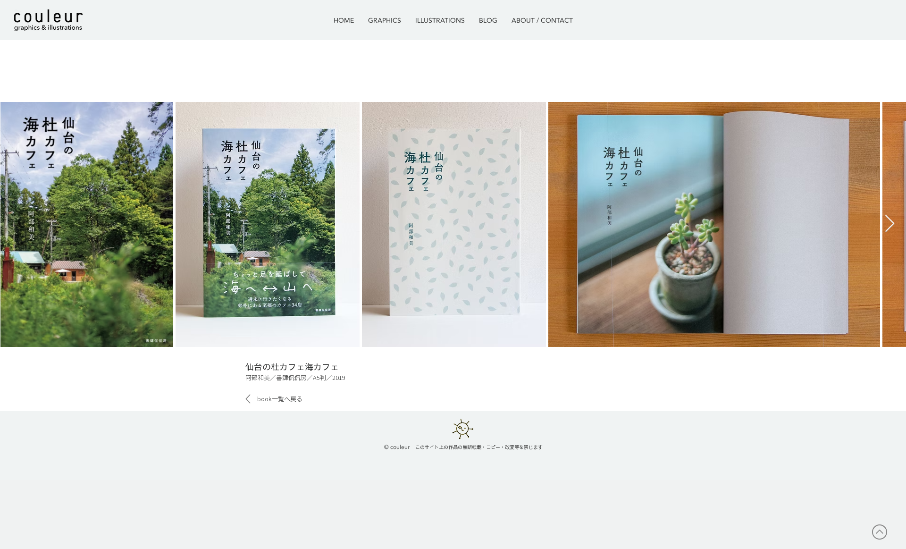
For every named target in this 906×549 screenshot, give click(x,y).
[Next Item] (889, 224)
